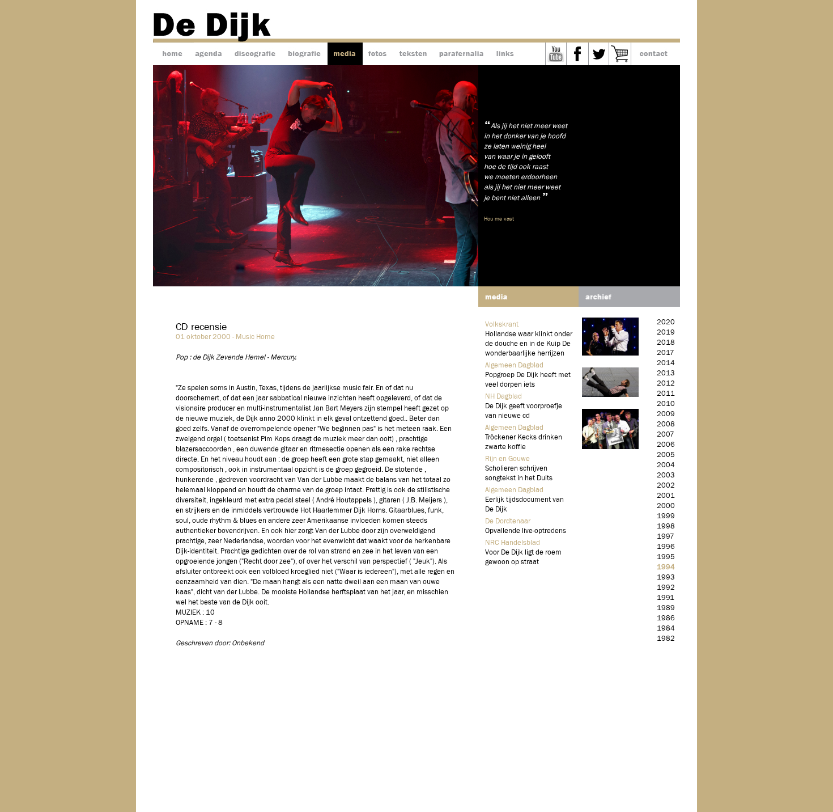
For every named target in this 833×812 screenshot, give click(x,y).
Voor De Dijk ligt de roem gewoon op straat (523, 557)
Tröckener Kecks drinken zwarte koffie (523, 442)
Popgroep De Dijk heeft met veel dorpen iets (528, 380)
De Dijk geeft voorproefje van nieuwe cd (523, 411)
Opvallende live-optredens (525, 531)
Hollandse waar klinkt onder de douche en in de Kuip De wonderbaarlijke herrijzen (528, 343)
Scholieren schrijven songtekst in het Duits (518, 473)
